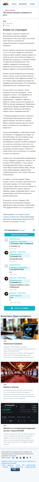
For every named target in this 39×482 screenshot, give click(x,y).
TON (23, 465)
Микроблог (23, 4)
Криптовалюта (31, 465)
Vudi (30, 452)
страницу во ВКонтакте (11, 217)
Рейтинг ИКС (19, 467)
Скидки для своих (30, 467)
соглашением (12, 455)
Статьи (32, 4)
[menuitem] (14, 4)
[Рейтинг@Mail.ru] (15, 473)
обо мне (22, 221)
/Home (14, 4)
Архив (12, 467)
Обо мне (5, 467)
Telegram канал (22, 214)
